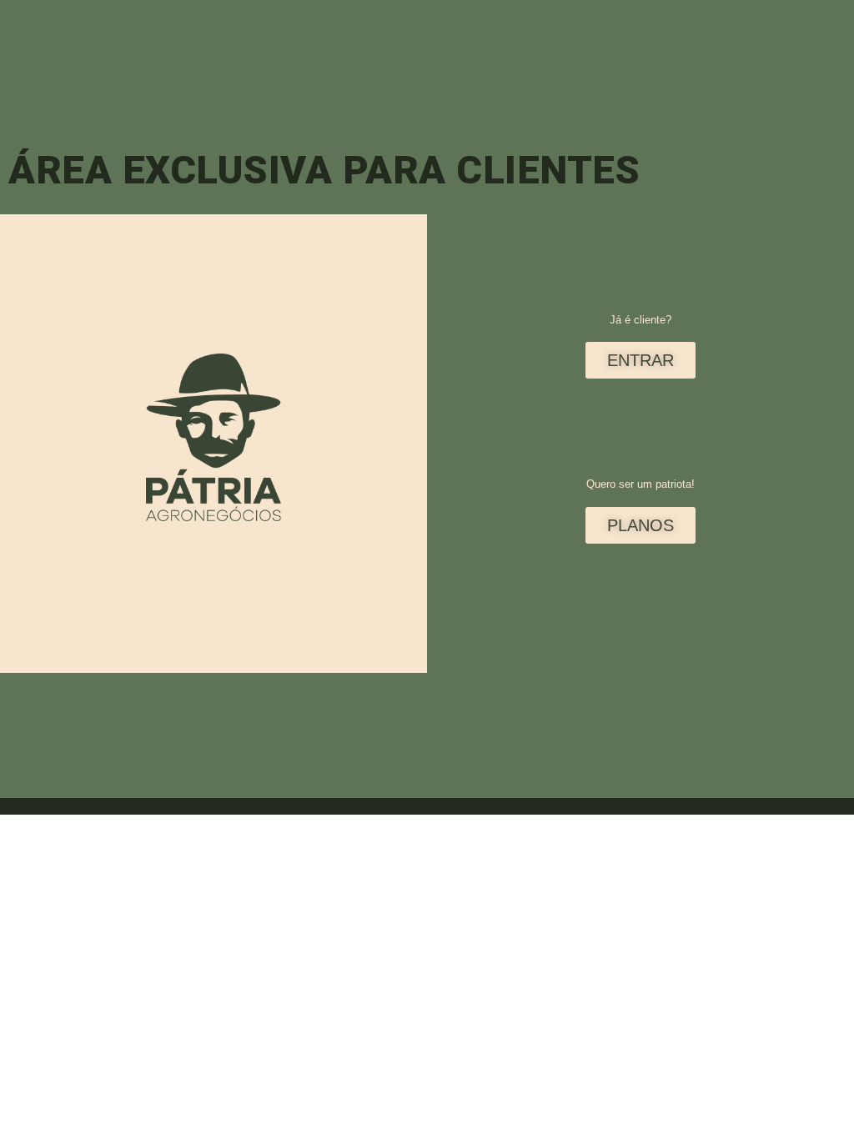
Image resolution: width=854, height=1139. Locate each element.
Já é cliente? (640, 320)
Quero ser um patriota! (640, 484)
